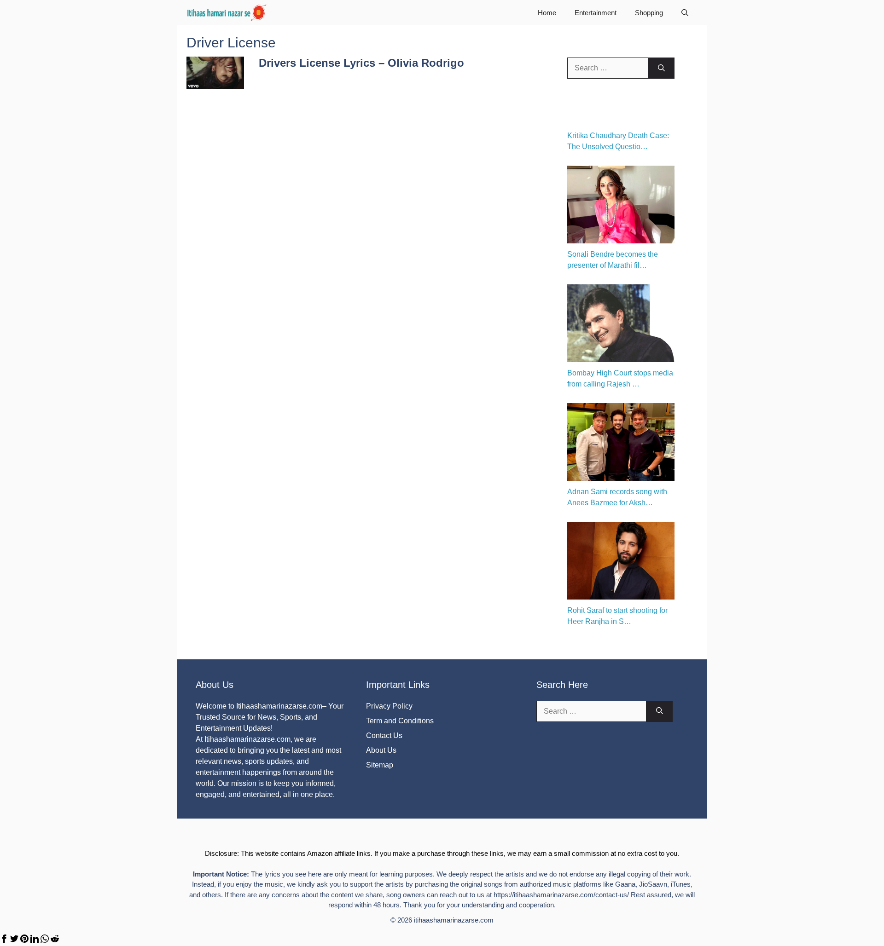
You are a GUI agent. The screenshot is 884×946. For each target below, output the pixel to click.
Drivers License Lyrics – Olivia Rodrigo (361, 63)
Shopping (649, 13)
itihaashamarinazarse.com (454, 920)
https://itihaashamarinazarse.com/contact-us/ (561, 895)
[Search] (661, 68)
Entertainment (595, 13)
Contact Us (384, 735)
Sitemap (379, 765)
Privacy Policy (389, 706)
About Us (381, 750)
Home (547, 13)
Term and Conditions (400, 721)
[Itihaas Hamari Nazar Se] (227, 12)
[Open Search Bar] (685, 12)
